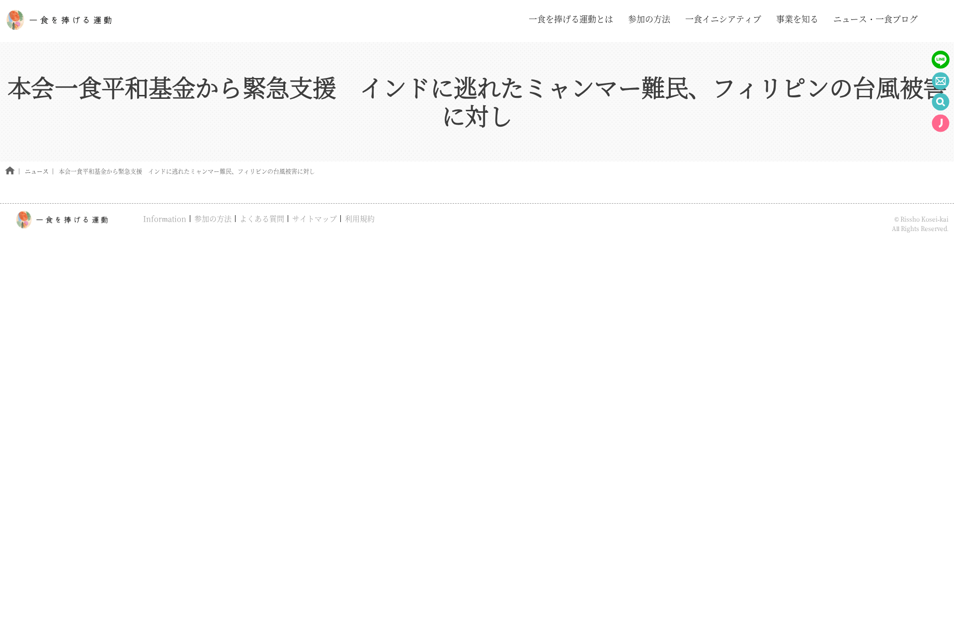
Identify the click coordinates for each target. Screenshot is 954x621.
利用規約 (360, 218)
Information (164, 218)
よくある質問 (261, 218)
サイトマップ (314, 218)
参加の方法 (213, 218)
